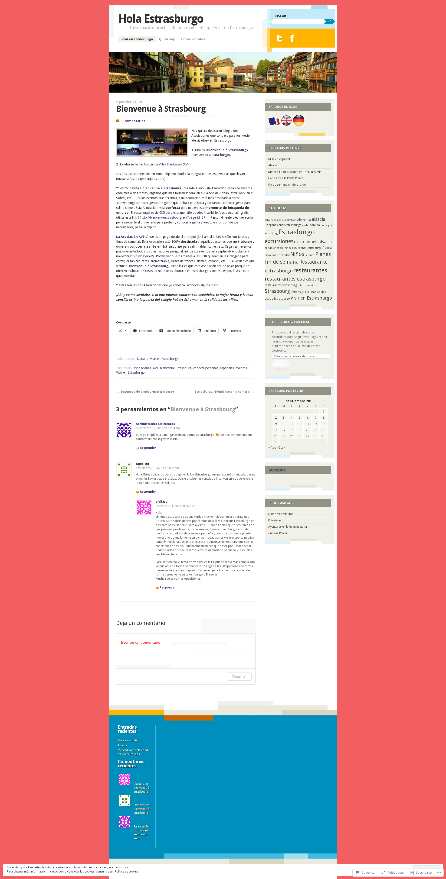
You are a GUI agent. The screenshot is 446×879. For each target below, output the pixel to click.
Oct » (281, 447)
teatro (294, 292)
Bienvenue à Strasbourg (226, 150)
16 (275, 430)
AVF (239, 271)
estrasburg (271, 233)
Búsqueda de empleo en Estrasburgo (146, 391)
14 (315, 424)
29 (323, 436)
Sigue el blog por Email (290, 322)
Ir (329, 21)
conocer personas (205, 368)
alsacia (318, 219)
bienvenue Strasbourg (175, 368)
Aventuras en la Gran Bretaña (287, 526)
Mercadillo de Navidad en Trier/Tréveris (294, 172)
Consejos (326, 225)
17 (283, 430)
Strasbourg (277, 291)
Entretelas (274, 520)
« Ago (272, 447)
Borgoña (270, 225)
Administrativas (287, 220)
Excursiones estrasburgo (307, 247)
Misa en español (279, 159)
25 (291, 436)
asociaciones (142, 368)
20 (307, 430)
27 (307, 436)
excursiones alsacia (313, 241)
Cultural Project (278, 533)
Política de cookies (127, 871)
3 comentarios (133, 121)
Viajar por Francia (308, 292)
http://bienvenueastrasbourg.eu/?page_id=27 (173, 217)
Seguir (280, 364)
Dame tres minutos (280, 514)
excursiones (279, 241)
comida (315, 225)
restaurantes (310, 270)
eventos (241, 368)
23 (275, 436)
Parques (310, 255)
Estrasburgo (296, 232)
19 (299, 430)
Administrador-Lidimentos (155, 424)
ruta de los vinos (308, 285)
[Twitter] (280, 38)
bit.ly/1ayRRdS (143, 256)
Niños (297, 254)
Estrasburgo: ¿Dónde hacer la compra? (224, 391)
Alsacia (273, 165)
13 (307, 424)
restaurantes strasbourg (281, 285)
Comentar (239, 676)
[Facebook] (292, 38)
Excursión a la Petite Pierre (285, 178)
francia (327, 247)
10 (283, 424)
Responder (148, 447)
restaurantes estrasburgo (295, 279)
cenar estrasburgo (289, 225)
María (141, 359)
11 (291, 424)
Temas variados (193, 39)
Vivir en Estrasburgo (137, 39)
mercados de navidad (277, 255)
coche (305, 225)
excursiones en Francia (278, 247)
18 (291, 430)
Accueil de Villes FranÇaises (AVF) (167, 164)
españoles (227, 368)
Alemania (304, 220)
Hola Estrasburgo (160, 19)
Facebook (277, 470)
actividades (271, 220)
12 (299, 424)
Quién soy (167, 39)
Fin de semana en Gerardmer (287, 184)
